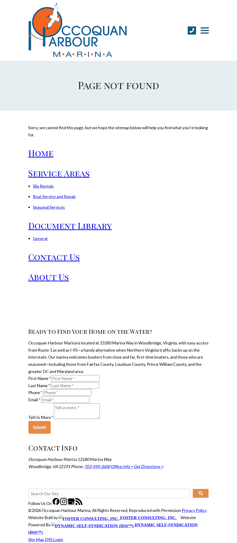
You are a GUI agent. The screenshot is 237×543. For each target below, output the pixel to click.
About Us (48, 276)
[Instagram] (64, 503)
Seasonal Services (49, 207)
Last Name (39, 385)
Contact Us (54, 256)
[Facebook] (56, 503)
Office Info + (122, 466)
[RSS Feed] (78, 503)
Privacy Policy (194, 510)
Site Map (36, 539)
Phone (35, 392)
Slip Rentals (43, 186)
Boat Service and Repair (54, 196)
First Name (39, 378)
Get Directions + (148, 466)
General (40, 238)
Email (34, 399)
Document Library (70, 225)
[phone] (192, 30)
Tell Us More (40, 417)
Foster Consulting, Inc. (148, 517)
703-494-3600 (97, 466)
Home (40, 152)
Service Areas (59, 173)
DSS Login (54, 539)
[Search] (201, 493)
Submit (39, 427)
